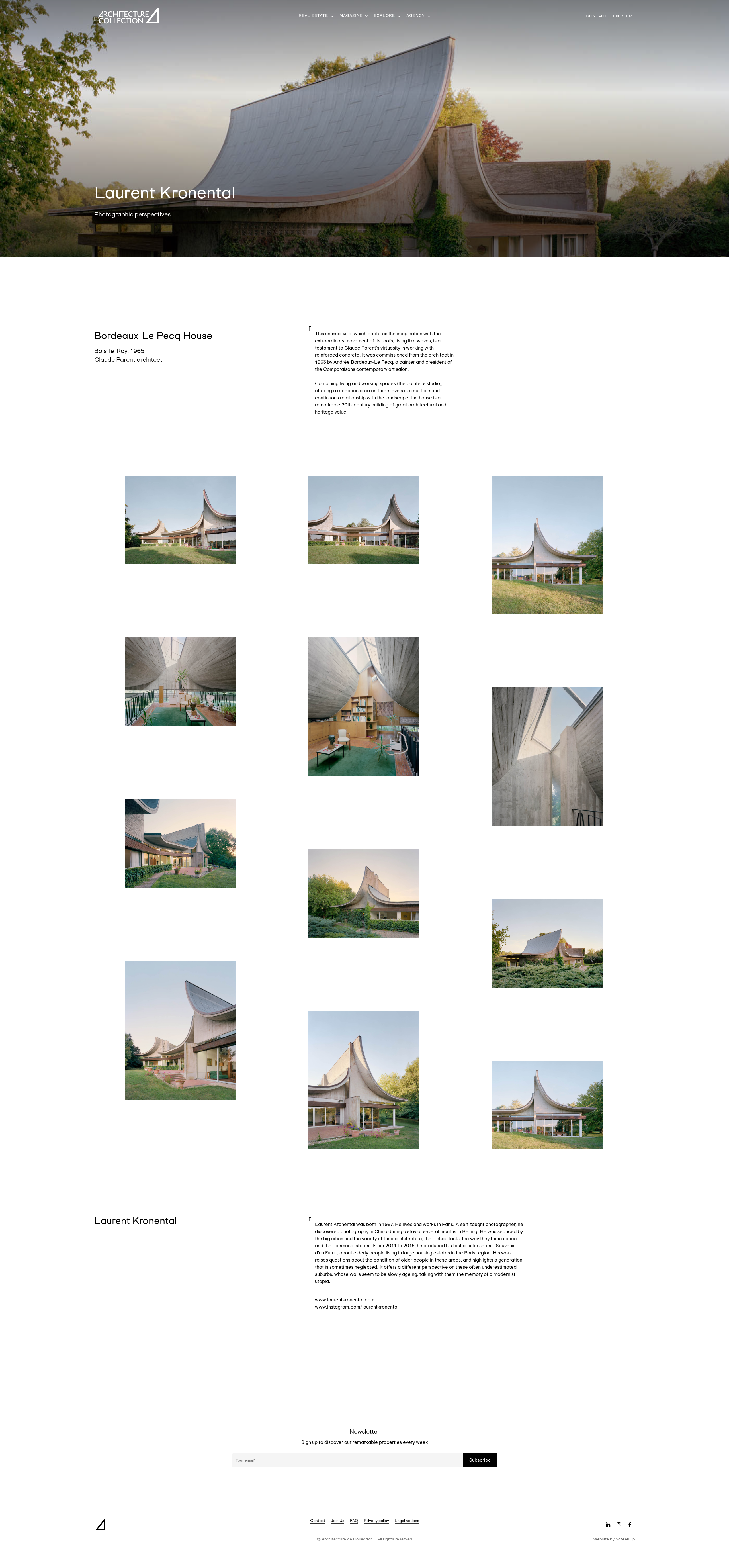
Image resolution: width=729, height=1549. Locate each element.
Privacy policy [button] (376, 1520)
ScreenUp (625, 1539)
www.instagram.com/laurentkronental (356, 1307)
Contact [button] (317, 1520)
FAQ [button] (354, 1520)
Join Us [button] (337, 1520)
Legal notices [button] (407, 1520)
